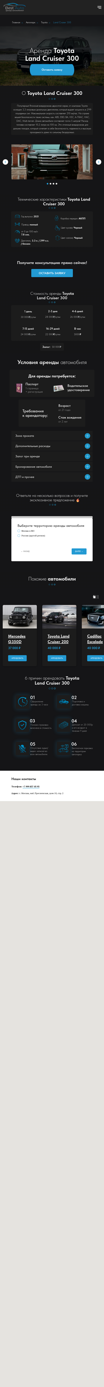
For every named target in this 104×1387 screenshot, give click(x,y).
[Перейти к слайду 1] (47, 184)
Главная (16, 22)
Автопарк (30, 22)
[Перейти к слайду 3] (53, 184)
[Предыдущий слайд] (5, 162)
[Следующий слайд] (98, 162)
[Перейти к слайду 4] (56, 184)
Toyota (44, 22)
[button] (52, 70)
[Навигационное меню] (99, 7)
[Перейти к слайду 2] (50, 184)
